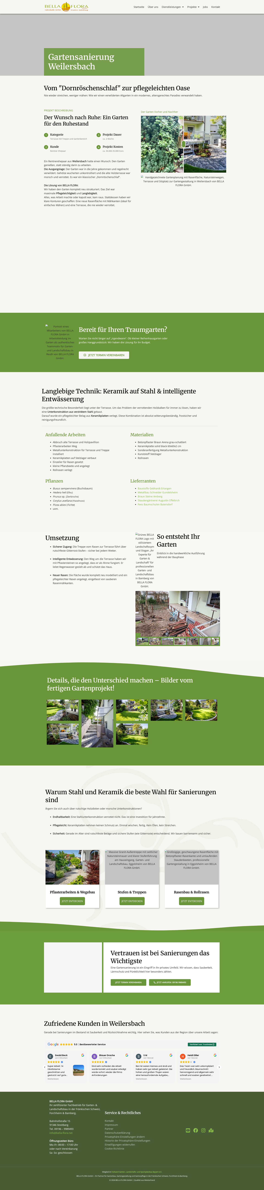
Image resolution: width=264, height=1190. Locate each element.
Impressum (111, 1124)
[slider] (183, 144)
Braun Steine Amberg (150, 496)
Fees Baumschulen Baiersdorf (155, 504)
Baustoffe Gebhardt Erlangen (154, 488)
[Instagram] (203, 1130)
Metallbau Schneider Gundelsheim (158, 492)
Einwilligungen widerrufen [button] (120, 1144)
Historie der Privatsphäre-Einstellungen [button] (127, 1140)
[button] (219, 1067)
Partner (109, 1128)
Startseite (139, 7)
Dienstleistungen (171, 7)
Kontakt (215, 7)
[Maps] (211, 1130)
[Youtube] (188, 1130)
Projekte (191, 7)
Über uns (153, 7)
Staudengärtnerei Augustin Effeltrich (159, 500)
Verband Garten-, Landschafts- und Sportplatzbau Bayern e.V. (137, 1172)
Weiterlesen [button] (97, 1079)
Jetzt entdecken (72, 901)
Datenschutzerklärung (117, 1132)
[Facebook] (195, 1130)
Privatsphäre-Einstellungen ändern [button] (125, 1136)
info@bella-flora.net (61, 1133)
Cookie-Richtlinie (114, 1148)
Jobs (205, 7)
